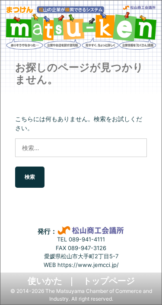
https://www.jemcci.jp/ (88, 264)
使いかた (45, 281)
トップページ (109, 281)
